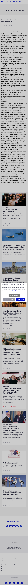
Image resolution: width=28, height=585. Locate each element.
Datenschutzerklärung (14, 290)
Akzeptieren (21, 299)
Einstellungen (9, 299)
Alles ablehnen (14, 295)
